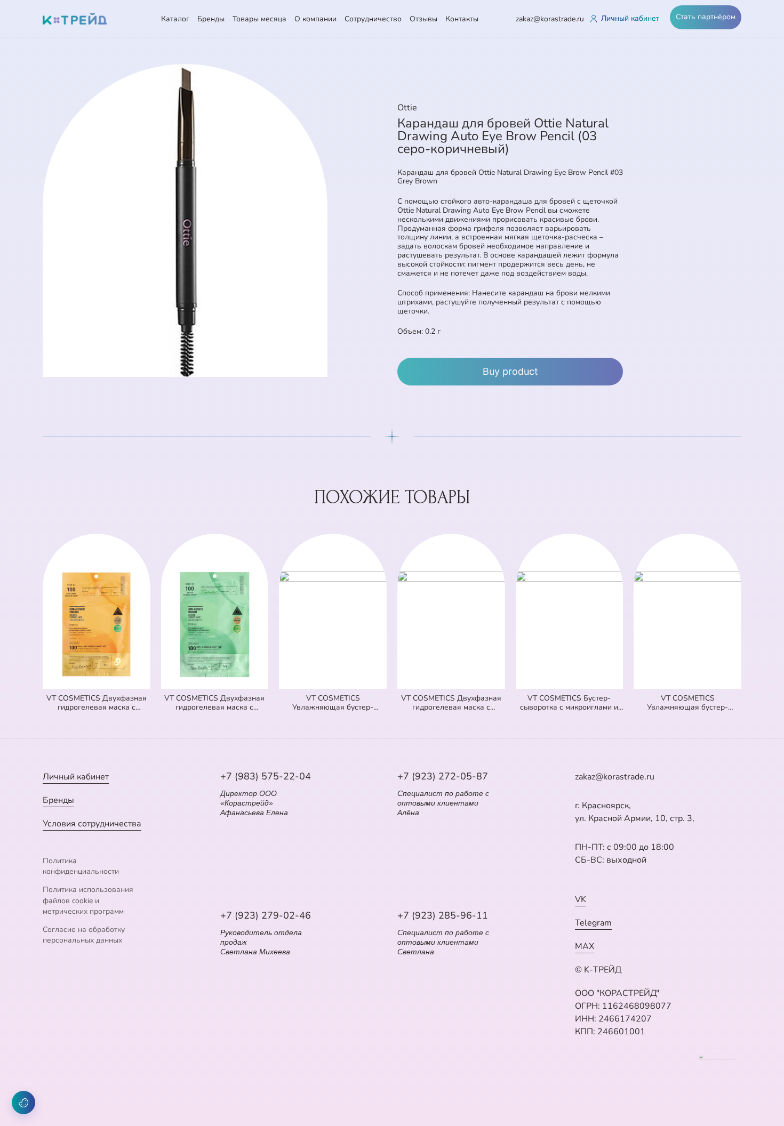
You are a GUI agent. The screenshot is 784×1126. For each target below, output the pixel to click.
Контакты (461, 19)
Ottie (407, 108)
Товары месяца (259, 19)
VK (580, 899)
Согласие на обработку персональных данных (84, 934)
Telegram (593, 923)
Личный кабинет (76, 777)
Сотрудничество (373, 19)
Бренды (211, 19)
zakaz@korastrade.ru (550, 19)
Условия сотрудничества (92, 824)
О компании (315, 19)
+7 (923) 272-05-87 (442, 776)
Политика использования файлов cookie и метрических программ (88, 900)
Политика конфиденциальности (81, 866)
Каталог (175, 19)
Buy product (510, 371)
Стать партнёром (705, 17)
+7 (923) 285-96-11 (442, 915)
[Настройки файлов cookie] (23, 1102)
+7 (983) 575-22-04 (265, 776)
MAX (584, 946)
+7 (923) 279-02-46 (265, 915)
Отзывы (423, 19)
